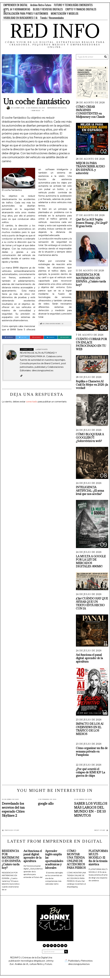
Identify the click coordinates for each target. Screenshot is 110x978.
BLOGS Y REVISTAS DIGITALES (48, 9)
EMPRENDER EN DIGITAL (15, 5)
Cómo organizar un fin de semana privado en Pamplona (92, 751)
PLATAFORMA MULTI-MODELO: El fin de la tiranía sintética (98, 857)
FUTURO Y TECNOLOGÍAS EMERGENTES (73, 5)
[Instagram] (48, 945)
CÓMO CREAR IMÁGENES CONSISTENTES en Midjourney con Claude (90, 112)
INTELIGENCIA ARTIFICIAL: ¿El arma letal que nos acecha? (90, 490)
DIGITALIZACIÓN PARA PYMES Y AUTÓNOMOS (25, 13)
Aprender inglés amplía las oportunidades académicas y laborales (54, 859)
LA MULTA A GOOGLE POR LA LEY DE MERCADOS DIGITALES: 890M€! (91, 561)
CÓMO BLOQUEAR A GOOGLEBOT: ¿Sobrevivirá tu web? (90, 437)
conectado (31, 401)
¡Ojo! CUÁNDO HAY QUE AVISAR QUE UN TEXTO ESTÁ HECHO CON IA (92, 603)
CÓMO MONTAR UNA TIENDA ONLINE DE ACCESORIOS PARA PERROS (76, 859)
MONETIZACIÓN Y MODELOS (64, 13)
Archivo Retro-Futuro (40, 5)
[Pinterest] (51, 945)
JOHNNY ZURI (19, 108)
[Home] (65, 945)
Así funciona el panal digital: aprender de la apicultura (89, 658)
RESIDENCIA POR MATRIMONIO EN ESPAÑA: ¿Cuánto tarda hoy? (91, 279)
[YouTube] (58, 945)
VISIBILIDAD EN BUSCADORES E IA (20, 18)
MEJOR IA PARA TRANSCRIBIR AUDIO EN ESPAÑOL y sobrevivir (90, 168)
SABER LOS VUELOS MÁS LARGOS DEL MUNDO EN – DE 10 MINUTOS (90, 809)
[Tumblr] (62, 945)
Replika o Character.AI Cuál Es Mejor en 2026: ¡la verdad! (92, 384)
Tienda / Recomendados (52, 18)
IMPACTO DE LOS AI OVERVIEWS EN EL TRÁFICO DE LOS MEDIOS (89, 729)
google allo (46, 803)
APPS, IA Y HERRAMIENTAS (16, 9)
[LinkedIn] (55, 945)
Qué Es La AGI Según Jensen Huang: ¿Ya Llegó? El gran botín (92, 223)
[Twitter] (44, 945)
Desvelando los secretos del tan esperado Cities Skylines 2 (13, 809)
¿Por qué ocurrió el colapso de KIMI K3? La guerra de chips (90, 772)
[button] (105, 56)
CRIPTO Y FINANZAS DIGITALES (80, 9)
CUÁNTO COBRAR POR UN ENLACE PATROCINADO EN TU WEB (91, 344)
